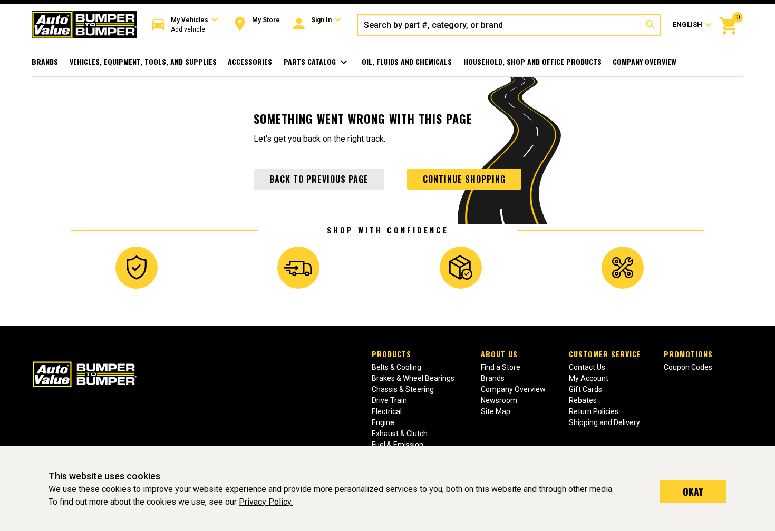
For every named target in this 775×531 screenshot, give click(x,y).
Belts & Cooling (396, 367)
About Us (499, 353)
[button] (185, 25)
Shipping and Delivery (604, 422)
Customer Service (605, 353)
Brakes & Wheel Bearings (413, 378)
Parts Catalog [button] (317, 62)
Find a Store (500, 367)
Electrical (387, 411)
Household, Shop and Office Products (532, 61)
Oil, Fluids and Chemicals (407, 61)
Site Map (495, 411)
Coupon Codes (688, 367)
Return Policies (593, 411)
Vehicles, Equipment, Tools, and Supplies (143, 61)
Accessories (250, 61)
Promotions (688, 353)
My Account (588, 378)
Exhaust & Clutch (400, 433)
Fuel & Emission (397, 444)
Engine (383, 422)
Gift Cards (585, 389)
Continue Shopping (464, 179)
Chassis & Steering (403, 389)
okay (693, 491)
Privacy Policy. (266, 502)
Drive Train (389, 400)
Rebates (583, 400)
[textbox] (499, 25)
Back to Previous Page (319, 179)
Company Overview (644, 61)
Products (391, 353)
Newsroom (499, 400)
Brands (45, 61)
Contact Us (587, 367)
